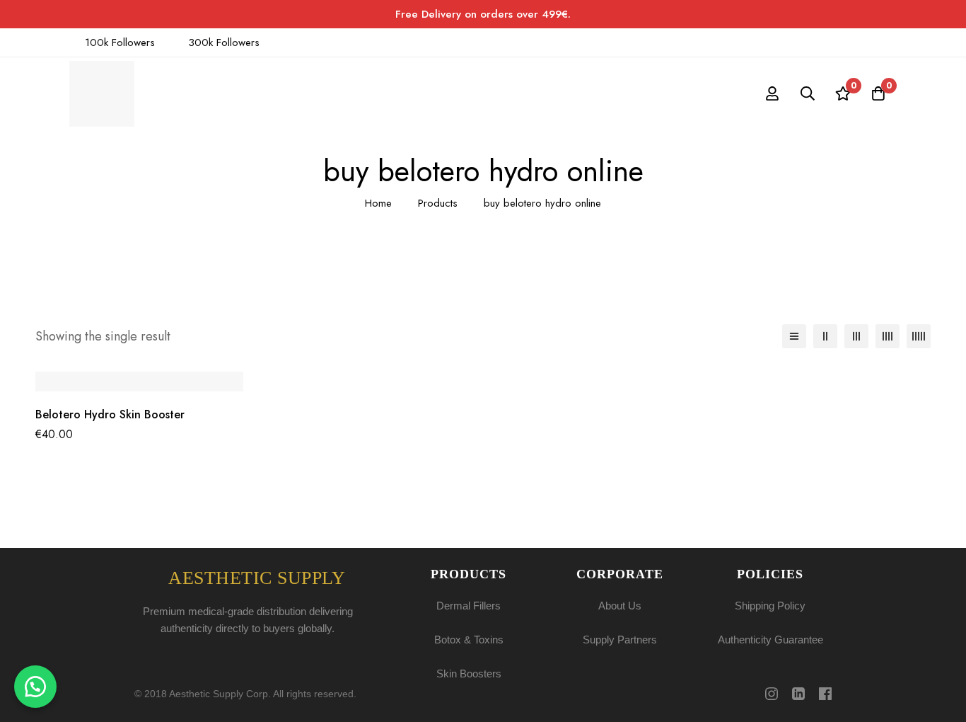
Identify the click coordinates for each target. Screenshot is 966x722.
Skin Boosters (468, 673)
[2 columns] (825, 336)
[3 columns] (856, 336)
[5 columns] (919, 336)
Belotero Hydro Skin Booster (110, 414)
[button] (35, 686)
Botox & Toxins (469, 640)
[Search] (807, 93)
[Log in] (772, 93)
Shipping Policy (770, 606)
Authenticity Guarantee (770, 640)
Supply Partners (620, 640)
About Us (619, 606)
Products (438, 203)
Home (378, 203)
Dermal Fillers (468, 606)
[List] (794, 336)
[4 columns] (887, 336)
